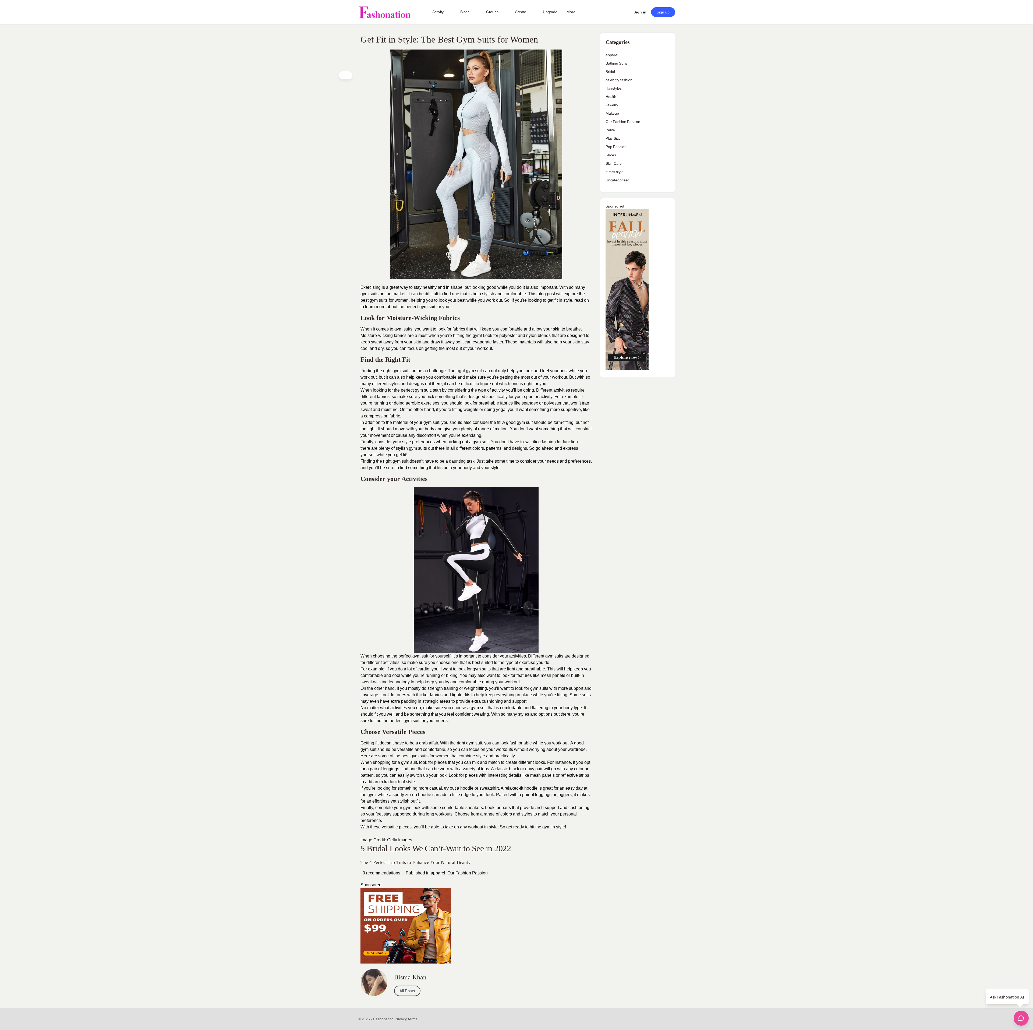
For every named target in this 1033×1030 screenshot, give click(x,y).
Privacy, (401, 1019)
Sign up (663, 12)
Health (611, 96)
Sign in (640, 12)
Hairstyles (614, 88)
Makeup (612, 113)
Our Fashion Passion (467, 873)
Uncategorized (617, 180)
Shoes (611, 155)
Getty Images (399, 840)
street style (614, 172)
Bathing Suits (616, 63)
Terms (412, 1019)
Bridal (610, 71)
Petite (610, 130)
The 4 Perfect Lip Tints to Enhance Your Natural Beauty (415, 862)
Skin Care (614, 163)
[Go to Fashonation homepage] (385, 12)
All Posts (407, 991)
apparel (438, 873)
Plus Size (613, 138)
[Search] (620, 12)
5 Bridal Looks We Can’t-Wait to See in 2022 (435, 848)
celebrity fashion (619, 80)
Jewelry (612, 105)
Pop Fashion (616, 147)
